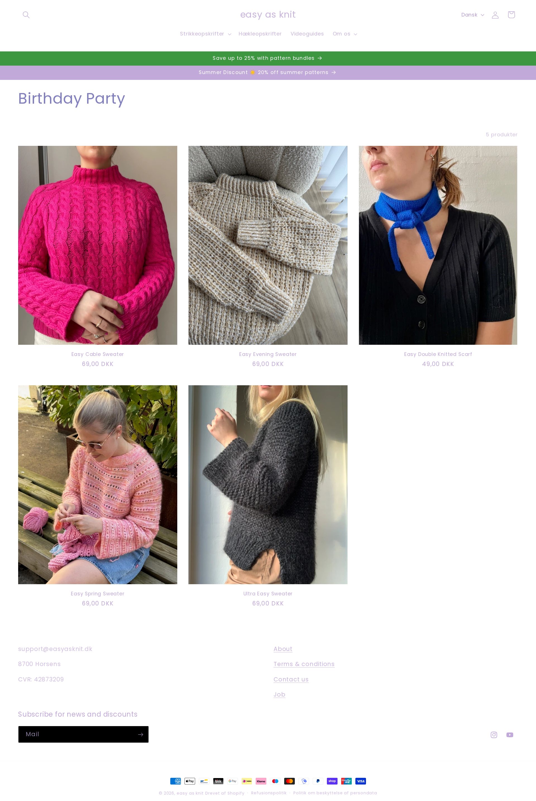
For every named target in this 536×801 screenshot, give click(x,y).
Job (279, 694)
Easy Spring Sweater (97, 593)
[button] (26, 15)
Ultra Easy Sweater (268, 593)
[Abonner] (141, 734)
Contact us (291, 679)
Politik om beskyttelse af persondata (335, 793)
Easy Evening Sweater (268, 354)
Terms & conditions (304, 664)
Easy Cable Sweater (97, 354)
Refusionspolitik (269, 793)
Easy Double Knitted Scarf (438, 354)
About (283, 649)
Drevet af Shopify (224, 793)
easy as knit (190, 793)
